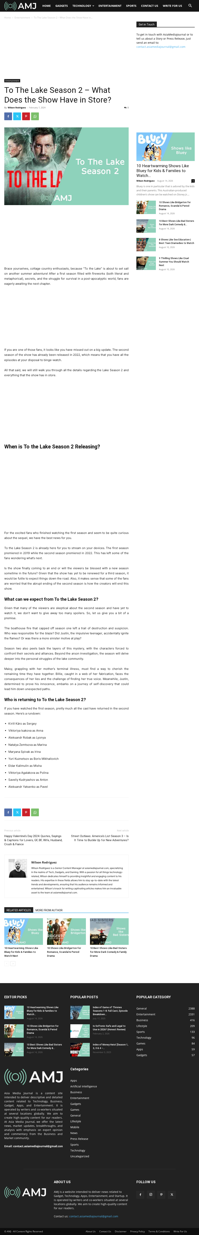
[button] (190, 6)
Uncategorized (79, 1156)
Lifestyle (75, 1121)
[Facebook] (8, 116)
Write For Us (172, 6)
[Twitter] (17, 116)
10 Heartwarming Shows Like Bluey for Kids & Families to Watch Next (21, 952)
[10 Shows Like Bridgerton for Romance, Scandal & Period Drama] (66, 931)
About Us (91, 1231)
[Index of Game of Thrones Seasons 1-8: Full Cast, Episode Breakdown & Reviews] (80, 1012)
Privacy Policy (137, 1231)
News (74, 1133)
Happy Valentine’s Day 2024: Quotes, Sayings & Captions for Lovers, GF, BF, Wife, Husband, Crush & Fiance (33, 840)
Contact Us (149, 6)
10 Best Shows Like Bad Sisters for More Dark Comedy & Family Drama (108, 952)
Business (76, 1092)
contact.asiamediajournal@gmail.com (160, 47)
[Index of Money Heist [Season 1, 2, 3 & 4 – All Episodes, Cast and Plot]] (80, 1050)
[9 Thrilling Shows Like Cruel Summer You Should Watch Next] (146, 263)
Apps (73, 1080)
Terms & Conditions (159, 1231)
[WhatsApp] (35, 116)
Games (74, 1109)
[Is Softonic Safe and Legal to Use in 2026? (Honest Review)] (80, 1031)
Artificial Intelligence (83, 1086)
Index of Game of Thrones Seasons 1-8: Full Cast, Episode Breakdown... (110, 1011)
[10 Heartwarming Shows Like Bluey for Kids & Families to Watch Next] (23, 931)
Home (46, 6)
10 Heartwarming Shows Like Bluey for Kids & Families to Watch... (162, 171)
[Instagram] (151, 1194)
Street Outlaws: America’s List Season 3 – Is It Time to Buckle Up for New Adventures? (100, 838)
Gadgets (61, 6)
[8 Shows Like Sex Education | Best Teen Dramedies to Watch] (146, 244)
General (75, 1115)
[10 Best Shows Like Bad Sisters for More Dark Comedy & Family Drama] (109, 931)
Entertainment (110, 6)
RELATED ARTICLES (19, 910)
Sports (131, 6)
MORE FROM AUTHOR (49, 910)
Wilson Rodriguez (17, 107)
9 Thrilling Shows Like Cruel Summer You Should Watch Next (174, 262)
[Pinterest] (26, 116)
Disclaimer (121, 1231)
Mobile (74, 1127)
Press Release (79, 1139)
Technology (81, 6)
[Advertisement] (66, 50)
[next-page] (12, 963)
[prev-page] (6, 963)
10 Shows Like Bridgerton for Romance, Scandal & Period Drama (64, 952)
